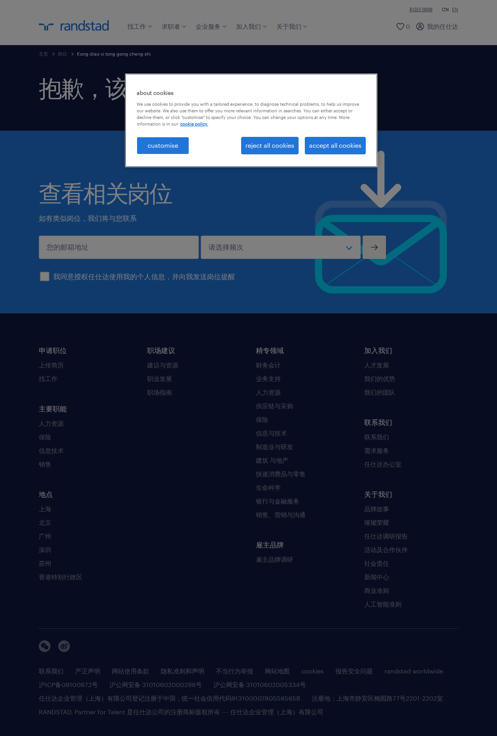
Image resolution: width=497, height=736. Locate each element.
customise (163, 145)
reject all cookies (269, 145)
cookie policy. (194, 123)
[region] (251, 120)
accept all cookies (335, 145)
